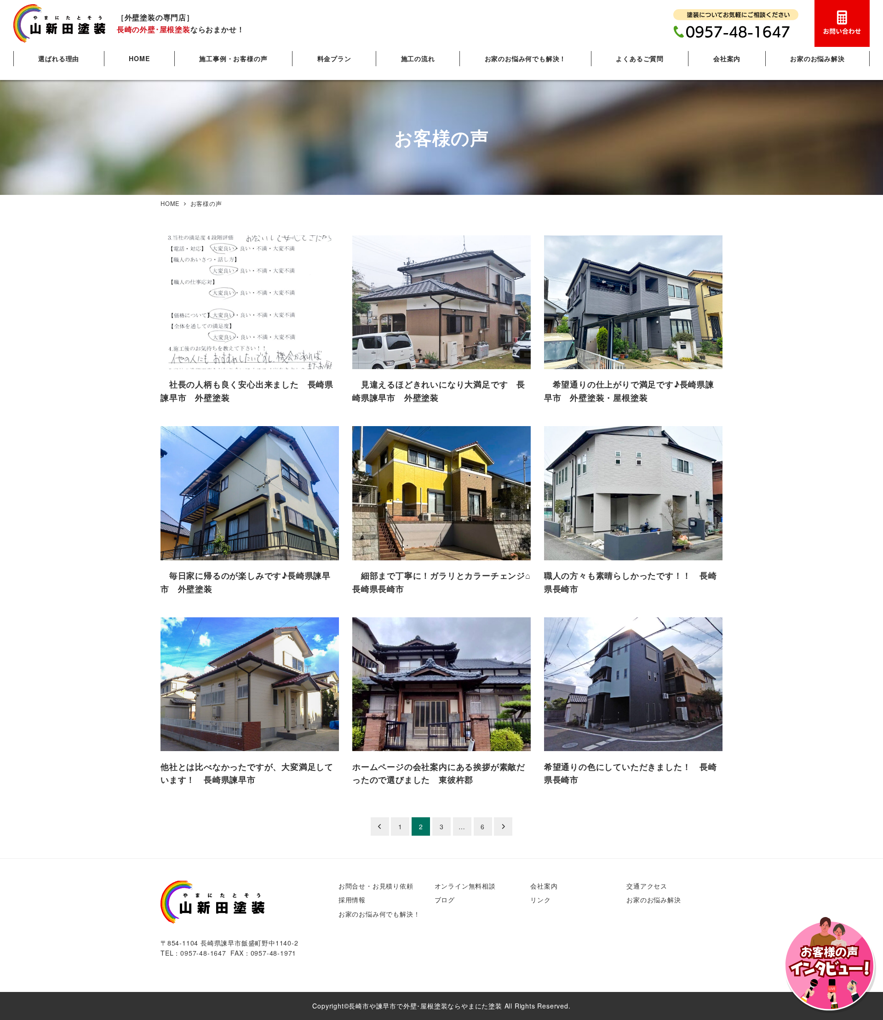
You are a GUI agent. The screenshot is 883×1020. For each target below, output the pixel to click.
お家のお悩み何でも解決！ (379, 913)
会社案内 (543, 885)
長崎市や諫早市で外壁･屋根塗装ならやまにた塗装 (425, 1005)
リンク (540, 899)
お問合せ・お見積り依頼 (375, 885)
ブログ (445, 899)
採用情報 (352, 899)
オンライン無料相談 (465, 885)
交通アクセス (646, 885)
